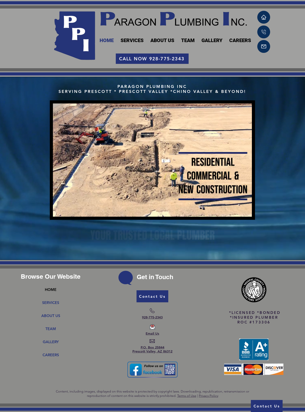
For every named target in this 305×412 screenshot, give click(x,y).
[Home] (263, 17)
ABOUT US (50, 315)
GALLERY (51, 341)
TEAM (50, 328)
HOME (50, 289)
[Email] (263, 46)
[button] (246, 212)
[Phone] (263, 32)
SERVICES (50, 302)
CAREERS (51, 354)
